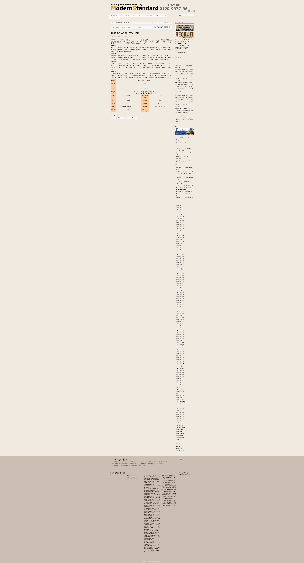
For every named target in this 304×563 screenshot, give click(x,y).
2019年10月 (179, 243)
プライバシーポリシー (181, 450)
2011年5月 (178, 437)
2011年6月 (178, 435)
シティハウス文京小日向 (182, 177)
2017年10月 (179, 294)
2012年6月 (178, 410)
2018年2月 (178, 285)
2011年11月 (179, 425)
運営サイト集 (179, 448)
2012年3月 (178, 416)
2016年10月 (179, 319)
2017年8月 (178, 298)
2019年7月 (178, 250)
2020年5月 (178, 228)
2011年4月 (178, 439)
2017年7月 (178, 300)
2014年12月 (179, 366)
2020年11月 (179, 216)
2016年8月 (178, 323)
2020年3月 (178, 233)
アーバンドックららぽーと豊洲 (129, 73)
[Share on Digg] (169, 27)
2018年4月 (178, 281)
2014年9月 (178, 372)
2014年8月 (178, 374)
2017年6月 (178, 302)
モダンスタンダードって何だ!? (183, 148)
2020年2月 (178, 235)
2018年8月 (178, 273)
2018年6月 (178, 277)
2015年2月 (178, 361)
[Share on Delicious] (162, 27)
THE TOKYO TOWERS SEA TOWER (121, 22)
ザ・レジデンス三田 (181, 193)
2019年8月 (178, 247)
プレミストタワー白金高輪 (182, 197)
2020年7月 (178, 224)
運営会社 (178, 446)
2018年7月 (178, 275)
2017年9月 (178, 296)
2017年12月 (179, 290)
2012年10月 (179, 401)
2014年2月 (178, 387)
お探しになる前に (115, 17)
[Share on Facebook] (158, 27)
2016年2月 (178, 336)
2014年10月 (179, 370)
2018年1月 (178, 288)
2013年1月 (178, 395)
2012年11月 (179, 399)
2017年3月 (178, 309)
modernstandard (117, 36)
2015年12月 (179, 340)
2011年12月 (179, 423)
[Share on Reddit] (155, 27)
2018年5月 (178, 279)
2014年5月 (178, 380)
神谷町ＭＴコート (180, 171)
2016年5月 (178, 330)
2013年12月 (179, 391)
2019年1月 (178, 262)
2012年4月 (178, 414)
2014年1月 (178, 389)
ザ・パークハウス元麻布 (182, 167)
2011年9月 (178, 429)
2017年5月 (178, 304)
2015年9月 (178, 347)
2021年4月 (178, 209)
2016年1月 (178, 338)
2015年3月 (178, 359)
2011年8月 (178, 431)
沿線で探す (136, 15)
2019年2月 (178, 260)
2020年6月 (178, 226)
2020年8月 (178, 222)
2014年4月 (178, 383)
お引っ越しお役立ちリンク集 (183, 161)
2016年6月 (178, 328)
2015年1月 (178, 363)
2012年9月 (178, 404)
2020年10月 (179, 218)
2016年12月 (179, 315)
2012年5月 (178, 412)
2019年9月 (178, 245)
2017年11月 (179, 292)
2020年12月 (179, 214)
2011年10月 (179, 427)
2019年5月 (178, 254)
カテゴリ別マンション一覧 (182, 142)
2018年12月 (179, 264)
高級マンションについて (182, 156)
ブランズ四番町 (180, 191)
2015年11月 (179, 342)
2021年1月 (178, 212)
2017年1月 (178, 313)
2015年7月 (178, 351)
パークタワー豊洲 (180, 185)
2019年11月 (179, 241)
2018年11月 (179, 266)
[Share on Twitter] (160, 27)
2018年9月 (178, 271)
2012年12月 (179, 397)
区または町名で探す (125, 15)
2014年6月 (178, 378)
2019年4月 (178, 256)
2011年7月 (178, 433)
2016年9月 (178, 321)
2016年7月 (178, 326)
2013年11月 (179, 393)
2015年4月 (178, 357)
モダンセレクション (181, 158)
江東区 (134, 36)
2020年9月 (178, 220)
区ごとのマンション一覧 (182, 140)
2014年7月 (178, 376)
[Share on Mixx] (165, 27)
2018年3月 (178, 283)
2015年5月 (178, 355)
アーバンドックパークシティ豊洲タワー (160, 22)
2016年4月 (178, 332)
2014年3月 (178, 385)
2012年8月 (178, 406)
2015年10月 (179, 345)
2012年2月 (178, 418)
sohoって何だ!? (180, 150)
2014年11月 (179, 368)
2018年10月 (179, 269)
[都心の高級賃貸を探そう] (149, 11)
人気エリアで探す (160, 15)
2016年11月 (179, 317)
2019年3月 (178, 258)
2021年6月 (178, 207)
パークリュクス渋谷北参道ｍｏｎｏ (185, 181)
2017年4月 (178, 307)
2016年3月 (178, 334)
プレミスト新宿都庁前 (181, 173)
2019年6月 (178, 252)
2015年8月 (178, 349)
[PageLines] (152, 558)
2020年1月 (178, 237)
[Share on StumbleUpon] (167, 27)
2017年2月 (178, 311)
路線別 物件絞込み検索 (148, 15)
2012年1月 (178, 420)
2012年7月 (178, 408)
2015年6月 (178, 353)
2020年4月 (178, 231)
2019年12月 (179, 239)
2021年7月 (178, 205)
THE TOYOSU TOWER (117, 40)
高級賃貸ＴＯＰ (114, 15)
